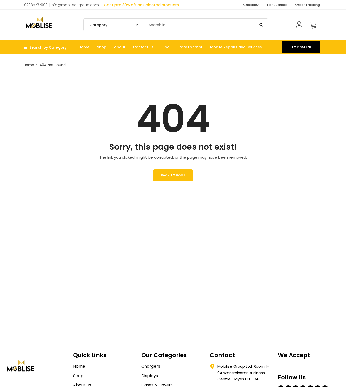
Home (29, 64)
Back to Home (173, 175)
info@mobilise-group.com (75, 4)
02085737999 (36, 4)
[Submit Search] (261, 24)
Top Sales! (301, 47)
